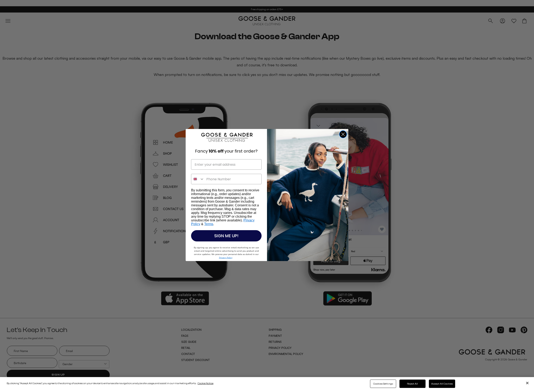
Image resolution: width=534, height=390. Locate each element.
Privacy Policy (225, 257)
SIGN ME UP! (226, 236)
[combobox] (197, 179)
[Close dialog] (343, 134)
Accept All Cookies (442, 383)
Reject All (412, 383)
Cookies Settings (383, 383)
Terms (208, 224)
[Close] (527, 382)
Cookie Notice (205, 383)
